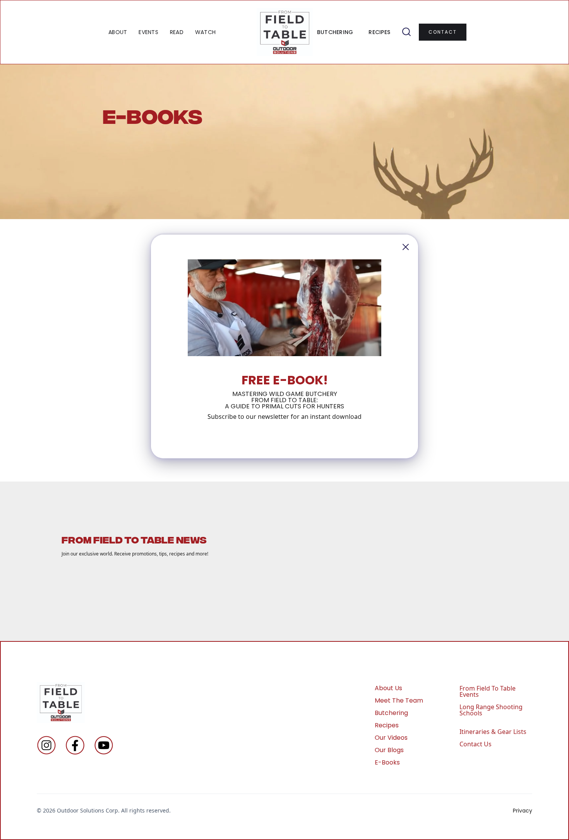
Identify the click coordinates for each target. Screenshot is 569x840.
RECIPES (379, 32)
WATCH (205, 32)
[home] (285, 32)
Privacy (522, 810)
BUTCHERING (335, 32)
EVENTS (148, 32)
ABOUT (117, 32)
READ (176, 32)
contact (442, 32)
